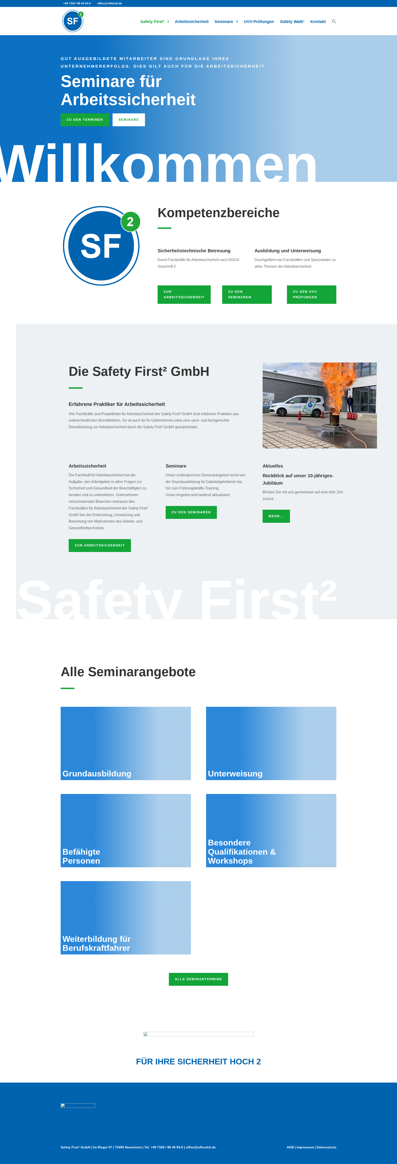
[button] (334, 26)
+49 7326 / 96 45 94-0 (77, 3)
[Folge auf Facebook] (309, 1122)
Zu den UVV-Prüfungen (305, 294)
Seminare (224, 22)
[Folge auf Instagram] (328, 1122)
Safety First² (152, 22)
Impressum (305, 1147)
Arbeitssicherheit (192, 22)
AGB (290, 1147)
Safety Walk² (292, 22)
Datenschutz (326, 1147)
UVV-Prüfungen (259, 22)
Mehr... (276, 516)
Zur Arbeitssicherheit (184, 294)
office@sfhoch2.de (201, 1147)
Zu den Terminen (85, 119)
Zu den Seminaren (239, 294)
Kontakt (318, 22)
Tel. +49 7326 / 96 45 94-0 (163, 1147)
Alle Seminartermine (198, 979)
